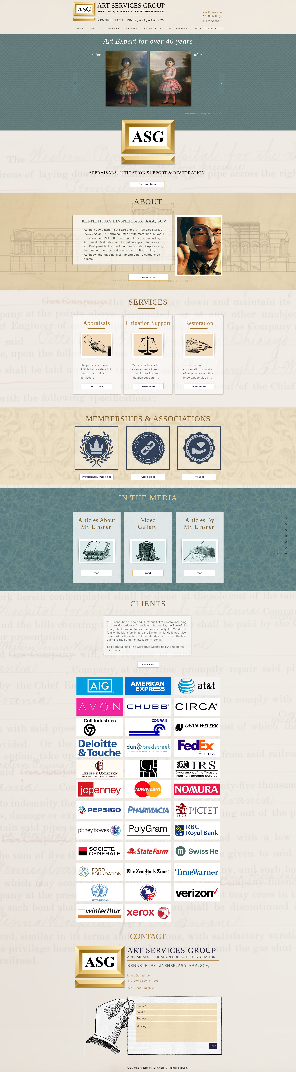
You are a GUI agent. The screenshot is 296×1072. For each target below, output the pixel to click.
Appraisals (96, 323)
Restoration (199, 323)
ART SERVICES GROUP (131, 5)
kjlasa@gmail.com (139, 975)
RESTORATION (154, 11)
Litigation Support (148, 323)
